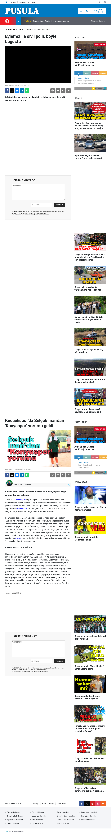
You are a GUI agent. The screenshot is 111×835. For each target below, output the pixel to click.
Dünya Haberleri (38, 823)
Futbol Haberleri (38, 812)
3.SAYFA (20, 29)
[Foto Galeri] (105, 2)
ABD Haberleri (37, 820)
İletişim (51, 804)
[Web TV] (99, 2)
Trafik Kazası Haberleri (65, 820)
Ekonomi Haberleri (88, 820)
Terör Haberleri (13, 823)
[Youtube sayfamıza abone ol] (92, 803)
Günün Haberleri (24, 2)
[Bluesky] (17, 90)
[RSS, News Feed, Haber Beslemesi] (103, 803)
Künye (44, 804)
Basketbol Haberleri (88, 816)
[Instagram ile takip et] (97, 803)
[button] (58, 90)
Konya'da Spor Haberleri (66, 816)
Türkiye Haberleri (13, 812)
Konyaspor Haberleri (89, 812)
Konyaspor (21, 499)
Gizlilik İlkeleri (61, 804)
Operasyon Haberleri (15, 820)
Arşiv (33, 2)
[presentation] (13, 21)
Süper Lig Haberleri (39, 816)
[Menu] (81, 11)
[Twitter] (12, 90)
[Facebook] (7, 90)
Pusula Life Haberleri (15, 816)
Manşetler (13, 2)
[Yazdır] (52, 90)
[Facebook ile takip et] (81, 803)
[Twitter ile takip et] (68, 484)
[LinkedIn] (22, 90)
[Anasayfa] (6, 2)
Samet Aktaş (19, 485)
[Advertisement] (38, 157)
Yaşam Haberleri (63, 823)
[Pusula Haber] (22, 11)
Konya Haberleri (63, 812)
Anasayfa (11, 29)
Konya (18, 538)
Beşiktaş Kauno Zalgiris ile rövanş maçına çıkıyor (51, 21)
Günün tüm (98, 21)
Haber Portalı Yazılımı (16, 832)
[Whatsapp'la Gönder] (27, 90)
